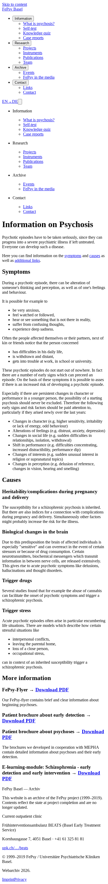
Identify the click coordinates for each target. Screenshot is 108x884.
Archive (20, 67)
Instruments (32, 53)
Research (22, 43)
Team (27, 62)
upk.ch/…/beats (15, 848)
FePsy (12, 9)
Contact (20, 82)
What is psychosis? (39, 23)
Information (23, 19)
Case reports (33, 38)
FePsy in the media (39, 77)
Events (28, 72)
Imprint (8, 879)
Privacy (20, 879)
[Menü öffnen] (20, 101)
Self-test (29, 28)
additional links (27, 260)
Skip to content (14, 4)
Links (28, 87)
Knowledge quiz (37, 33)
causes (94, 255)
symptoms (72, 255)
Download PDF (52, 689)
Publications (33, 57)
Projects (29, 48)
